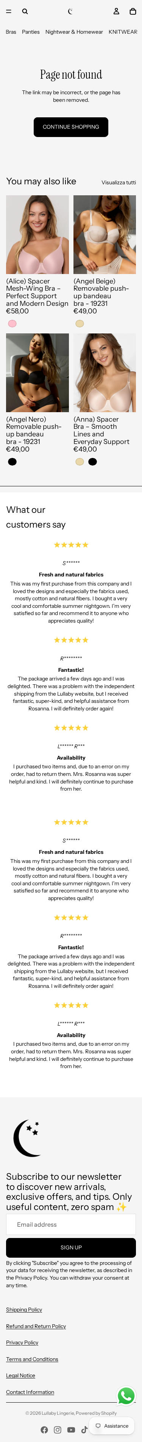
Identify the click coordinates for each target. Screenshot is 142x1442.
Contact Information (30, 1392)
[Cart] (133, 11)
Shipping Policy (24, 1309)
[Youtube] (71, 1429)
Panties (31, 31)
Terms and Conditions (32, 1359)
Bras (11, 31)
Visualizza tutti (118, 182)
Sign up (71, 1247)
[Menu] (8, 11)
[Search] (25, 11)
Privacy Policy (22, 1342)
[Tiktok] (84, 1429)
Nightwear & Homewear (74, 31)
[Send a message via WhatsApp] (126, 1396)
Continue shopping (71, 126)
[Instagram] (57, 1429)
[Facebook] (44, 1429)
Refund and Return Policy (36, 1326)
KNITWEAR (123, 31)
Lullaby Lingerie (58, 1413)
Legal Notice (20, 1375)
